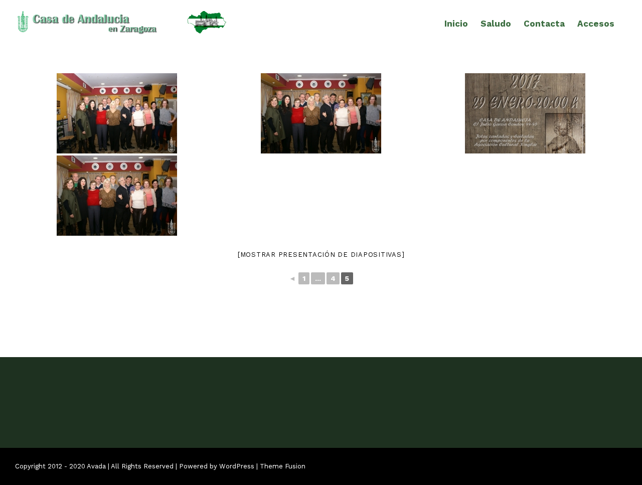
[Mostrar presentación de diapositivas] (321, 254)
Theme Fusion (282, 466)
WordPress (236, 466)
